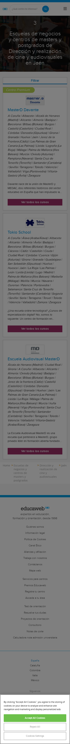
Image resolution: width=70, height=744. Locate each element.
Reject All (35, 726)
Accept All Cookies (35, 718)
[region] (35, 719)
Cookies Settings (35, 736)
